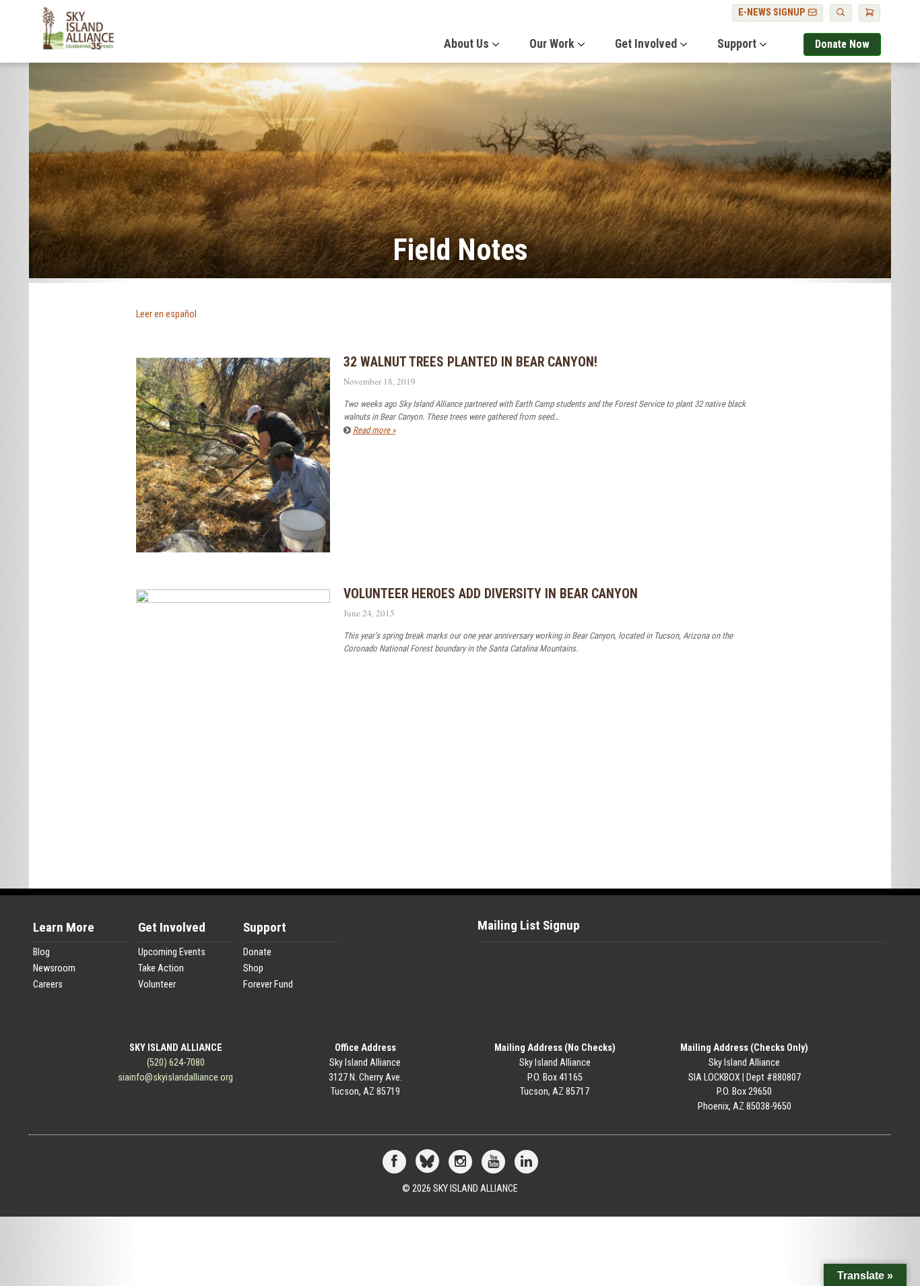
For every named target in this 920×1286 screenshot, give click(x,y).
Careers (48, 984)
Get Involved (646, 44)
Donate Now (842, 44)
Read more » (374, 430)
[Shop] (869, 13)
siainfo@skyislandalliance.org (175, 1077)
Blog (41, 952)
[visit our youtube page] (493, 1162)
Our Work (551, 44)
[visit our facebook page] (394, 1162)
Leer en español (166, 314)
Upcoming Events (171, 952)
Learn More (63, 928)
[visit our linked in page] (526, 1162)
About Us (466, 44)
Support (736, 44)
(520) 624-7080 (176, 1062)
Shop (253, 968)
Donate (257, 952)
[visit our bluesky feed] (427, 1162)
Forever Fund (268, 984)
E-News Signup (773, 12)
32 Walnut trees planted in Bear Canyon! (470, 362)
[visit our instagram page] (460, 1162)
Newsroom (54, 968)
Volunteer (157, 984)
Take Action (161, 968)
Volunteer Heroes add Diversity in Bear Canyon (490, 594)
